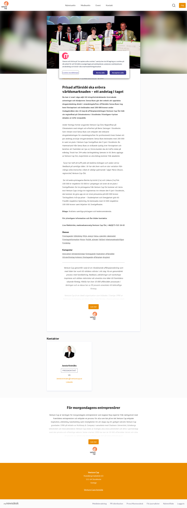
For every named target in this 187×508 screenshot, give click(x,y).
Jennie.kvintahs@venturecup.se (69, 378)
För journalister (153, 503)
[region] (94, 64)
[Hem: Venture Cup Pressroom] (5, 5)
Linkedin (69, 382)
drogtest (106, 257)
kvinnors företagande (84, 257)
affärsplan (98, 257)
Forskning (66, 243)
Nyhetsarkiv (70, 5)
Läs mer (93, 306)
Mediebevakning (99, 503)
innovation (66, 253)
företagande (90, 253)
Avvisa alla (100, 73)
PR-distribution (116, 503)
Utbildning (77, 236)
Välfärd (102, 239)
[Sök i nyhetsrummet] (174, 5)
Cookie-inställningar (70, 73)
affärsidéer (109, 253)
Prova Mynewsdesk (135, 503)
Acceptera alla (118, 73)
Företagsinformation (70, 239)
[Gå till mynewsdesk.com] (11, 503)
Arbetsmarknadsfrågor (115, 239)
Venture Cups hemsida (93, 490)
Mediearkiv (85, 5)
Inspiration (100, 253)
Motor (82, 239)
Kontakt (109, 5)
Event (98, 5)
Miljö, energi (88, 236)
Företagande (67, 236)
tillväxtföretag (68, 257)
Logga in (180, 503)
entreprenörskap (78, 253)
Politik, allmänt (92, 239)
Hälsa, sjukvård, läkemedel (105, 236)
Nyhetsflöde (168, 503)
